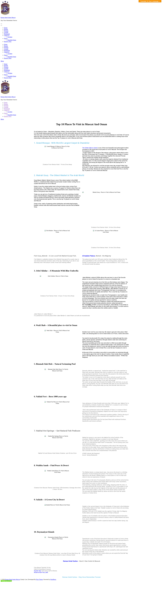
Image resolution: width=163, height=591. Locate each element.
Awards (6, 32)
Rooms (6, 29)
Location (9, 37)
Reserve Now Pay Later (41, 572)
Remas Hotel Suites (70, 561)
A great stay (37, 571)
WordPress (53, 579)
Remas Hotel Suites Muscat (8, 17)
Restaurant (7, 34)
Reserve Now (7, 41)
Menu (2, 61)
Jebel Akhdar (86, 277)
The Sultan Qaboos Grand (89, 148)
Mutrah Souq (50, 180)
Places (5, 38)
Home (5, 27)
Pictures (6, 31)
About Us (6, 35)
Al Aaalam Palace (88, 256)
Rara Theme (39, 579)
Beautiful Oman (11, 40)
